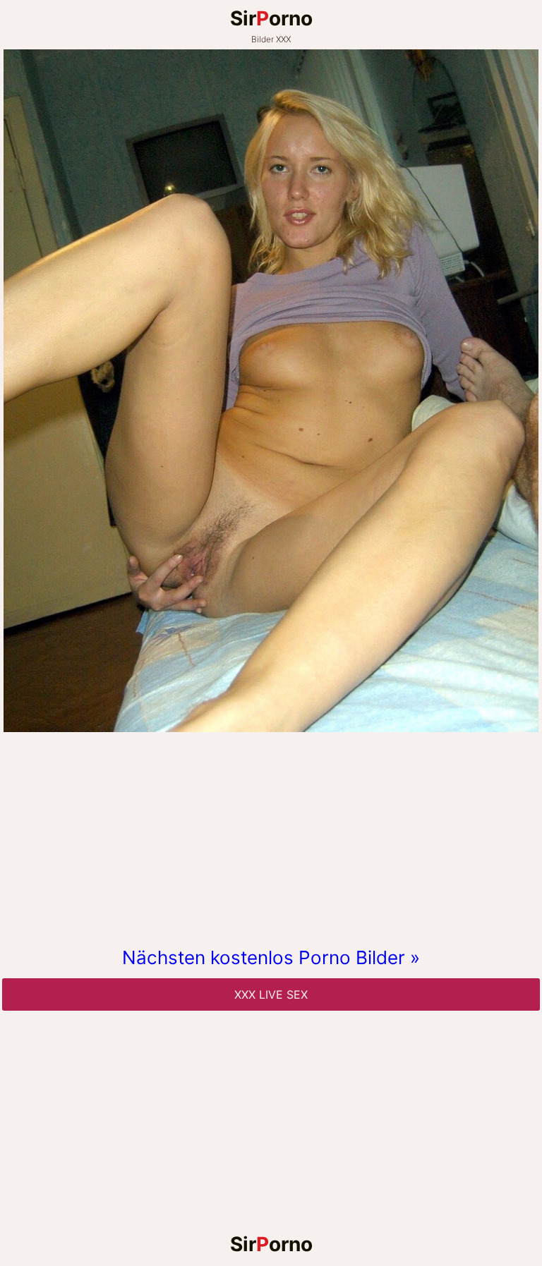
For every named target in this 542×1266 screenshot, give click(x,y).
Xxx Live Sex (271, 994)
